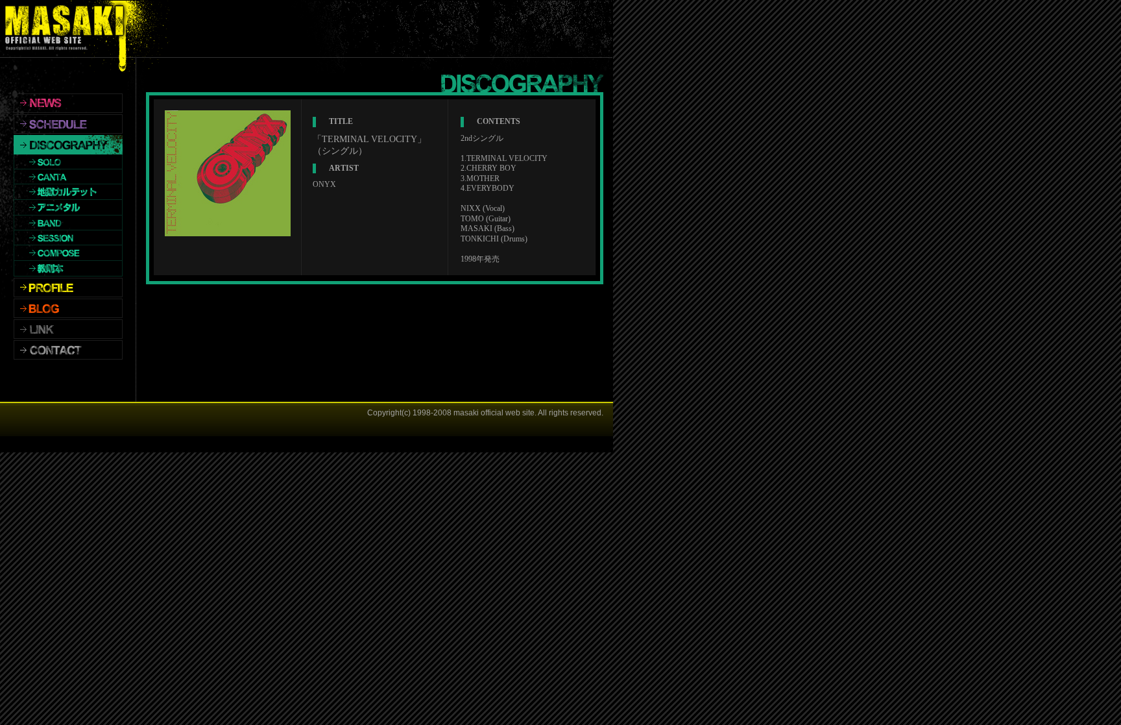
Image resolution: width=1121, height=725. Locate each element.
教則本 (68, 268)
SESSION (68, 237)
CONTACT (68, 350)
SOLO (68, 161)
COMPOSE (68, 253)
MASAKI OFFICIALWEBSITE (68, 29)
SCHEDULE (68, 124)
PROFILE (68, 287)
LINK (68, 329)
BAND (68, 222)
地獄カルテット (68, 192)
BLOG (68, 308)
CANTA (68, 176)
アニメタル (68, 207)
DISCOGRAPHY (68, 144)
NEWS (68, 103)
